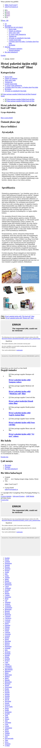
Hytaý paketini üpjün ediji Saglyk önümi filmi (19, 414)
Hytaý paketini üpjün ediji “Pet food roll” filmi (19, 316)
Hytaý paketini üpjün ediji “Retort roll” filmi (20, 318)
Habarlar (7, 47)
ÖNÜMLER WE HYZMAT (14, 27)
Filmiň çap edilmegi (15, 31)
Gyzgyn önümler (6, 496)
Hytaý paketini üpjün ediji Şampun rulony (19, 381)
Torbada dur (12, 36)
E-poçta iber (4, 500)
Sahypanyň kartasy (19, 496)
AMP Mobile (30, 496)
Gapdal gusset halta (15, 40)
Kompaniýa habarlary (15, 48)
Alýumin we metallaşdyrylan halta (19, 38)
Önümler (7, 467)
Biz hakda (8, 25)
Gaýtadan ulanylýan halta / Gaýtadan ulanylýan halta (21, 87)
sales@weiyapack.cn (11, 489)
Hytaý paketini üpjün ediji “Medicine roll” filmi (19, 392)
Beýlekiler (12, 45)
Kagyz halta (12, 29)
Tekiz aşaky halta (14, 33)
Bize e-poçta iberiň (7, 118)
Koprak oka (4, 457)
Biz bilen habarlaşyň (11, 52)
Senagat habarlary (14, 50)
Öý (6, 24)
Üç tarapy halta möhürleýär (17, 34)
